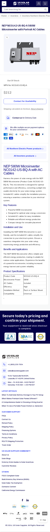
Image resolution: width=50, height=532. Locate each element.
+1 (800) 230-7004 (15, 364)
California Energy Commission (13, 490)
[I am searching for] (45, 9)
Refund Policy (7, 423)
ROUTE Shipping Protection (12, 441)
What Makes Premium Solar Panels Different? (19, 398)
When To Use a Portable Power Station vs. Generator (22, 406)
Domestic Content (9, 486)
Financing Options (9, 430)
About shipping (37, 109)
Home (4, 16)
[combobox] (25, 9)
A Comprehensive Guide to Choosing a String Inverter (22, 402)
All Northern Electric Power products (24, 149)
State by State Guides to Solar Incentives (18, 462)
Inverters (14, 16)
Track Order (6, 445)
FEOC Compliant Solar (10, 475)
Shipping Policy (8, 426)
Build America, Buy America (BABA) (15, 479)
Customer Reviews (9, 466)
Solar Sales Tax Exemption (12, 483)
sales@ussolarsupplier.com (18, 370)
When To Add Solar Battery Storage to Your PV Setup (22, 395)
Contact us (17, 118)
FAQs (4, 415)
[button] (4, 3)
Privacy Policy (7, 437)
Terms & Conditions (9, 434)
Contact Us (6, 419)
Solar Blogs (6, 458)
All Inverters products (24, 156)
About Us (5, 455)
